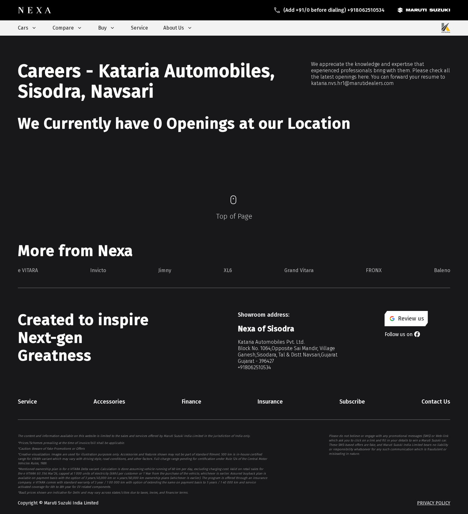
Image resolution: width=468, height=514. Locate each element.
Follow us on (399, 334)
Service (139, 28)
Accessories (109, 401)
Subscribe (352, 401)
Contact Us (436, 401)
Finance (191, 401)
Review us (411, 318)
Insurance (270, 401)
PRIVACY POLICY (433, 503)
